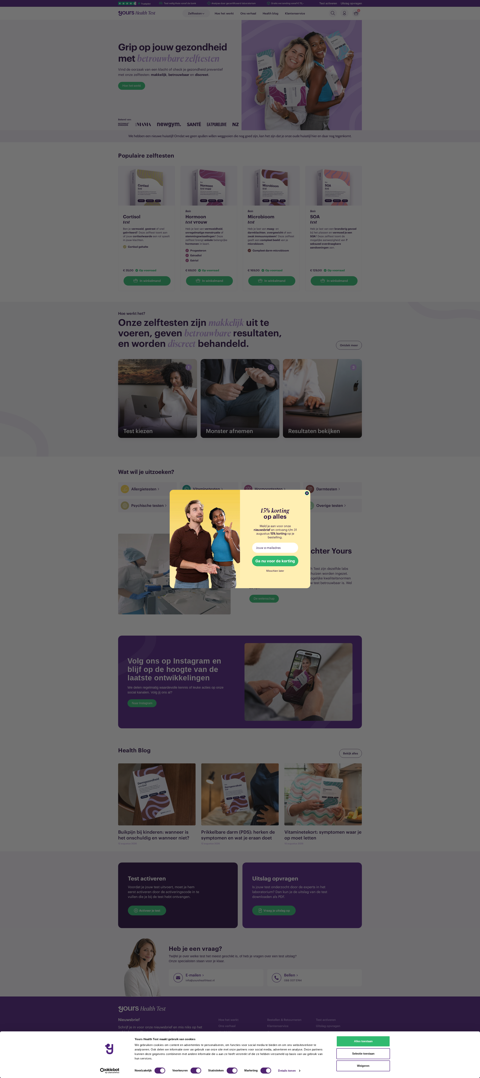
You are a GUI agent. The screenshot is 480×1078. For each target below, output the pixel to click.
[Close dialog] (307, 493)
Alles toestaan (363, 1041)
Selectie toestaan (363, 1053)
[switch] (195, 1071)
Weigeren (363, 1065)
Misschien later (275, 570)
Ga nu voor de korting (275, 561)
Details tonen (287, 1070)
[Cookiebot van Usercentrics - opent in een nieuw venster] (109, 1071)
